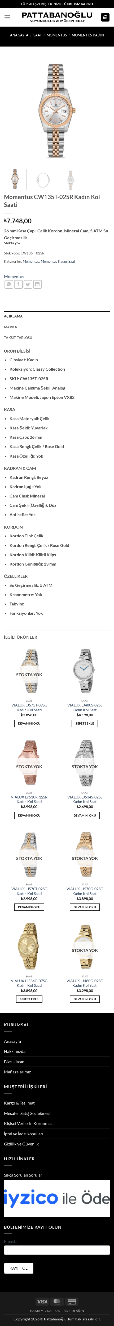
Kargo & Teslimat (19, 1102)
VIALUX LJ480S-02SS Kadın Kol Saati (84, 707)
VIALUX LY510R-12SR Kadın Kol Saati (29, 799)
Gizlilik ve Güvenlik (21, 1143)
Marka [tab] (10, 327)
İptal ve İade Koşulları (23, 1133)
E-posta (10, 1241)
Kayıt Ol (19, 1268)
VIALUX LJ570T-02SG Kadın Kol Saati (29, 891)
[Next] (101, 110)
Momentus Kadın (88, 35)
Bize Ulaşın (14, 1061)
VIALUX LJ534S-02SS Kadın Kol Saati (84, 799)
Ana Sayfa (19, 35)
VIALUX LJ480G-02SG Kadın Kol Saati (85, 983)
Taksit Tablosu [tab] (18, 338)
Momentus (57, 35)
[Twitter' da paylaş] (28, 284)
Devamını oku (29, 723)
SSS (57, 1311)
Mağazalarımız (17, 1071)
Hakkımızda (14, 1051)
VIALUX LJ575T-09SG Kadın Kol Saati (29, 707)
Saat (37, 35)
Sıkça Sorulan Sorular (23, 1174)
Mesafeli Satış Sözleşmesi (27, 1113)
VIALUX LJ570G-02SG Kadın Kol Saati (85, 891)
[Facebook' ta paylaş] (18, 284)
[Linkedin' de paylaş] (37, 284)
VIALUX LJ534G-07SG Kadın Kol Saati (29, 983)
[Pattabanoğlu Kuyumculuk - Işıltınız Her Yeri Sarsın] (57, 17)
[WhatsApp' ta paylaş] (9, 284)
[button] (7, 17)
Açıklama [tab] (13, 316)
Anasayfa (12, 1041)
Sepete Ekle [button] (85, 723)
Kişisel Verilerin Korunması (29, 1123)
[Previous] (12, 110)
